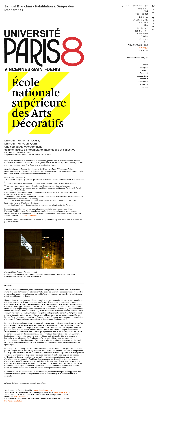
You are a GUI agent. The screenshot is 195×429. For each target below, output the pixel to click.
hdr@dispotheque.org (29, 215)
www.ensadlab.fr (21, 396)
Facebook (144, 73)
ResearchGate (142, 76)
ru (153, 21)
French (137, 57)
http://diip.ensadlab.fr (13, 401)
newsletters (143, 81)
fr (153, 12)
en (153, 10)
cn (153, 24)
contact (145, 87)
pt (153, 18)
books (145, 65)
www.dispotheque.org (43, 390)
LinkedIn (144, 70)
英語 (146, 57)
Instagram (144, 67)
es (153, 15)
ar (153, 29)
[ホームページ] (153, 6)
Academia (144, 79)
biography (144, 84)
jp (153, 26)
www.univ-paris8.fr (62, 392)
